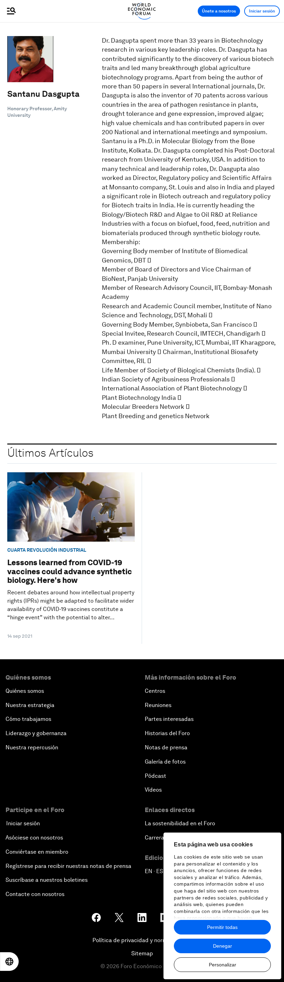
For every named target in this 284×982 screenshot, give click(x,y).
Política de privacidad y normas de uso (142, 940)
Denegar (222, 946)
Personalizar (222, 964)
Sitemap (142, 953)
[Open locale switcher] (9, 962)
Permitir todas (222, 927)
